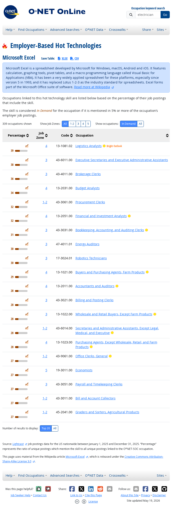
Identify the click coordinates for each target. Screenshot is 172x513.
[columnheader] (16, 135)
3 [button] (46, 160)
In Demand (128, 124)
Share (146, 29)
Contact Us (40, 495)
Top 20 (46, 428)
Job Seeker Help (20, 495)
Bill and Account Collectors (95, 398)
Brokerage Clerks (88, 174)
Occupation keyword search (148, 8)
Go (165, 14)
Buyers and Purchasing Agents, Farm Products (110, 272)
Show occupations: (106, 124)
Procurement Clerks (90, 202)
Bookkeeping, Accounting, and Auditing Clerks (109, 230)
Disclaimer (159, 495)
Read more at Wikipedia (92, 87)
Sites (160, 29)
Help (9, 29)
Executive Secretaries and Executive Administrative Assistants (121, 160)
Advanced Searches (65, 29)
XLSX (65, 58)
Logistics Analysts (88, 146)
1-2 (72, 124)
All (65, 124)
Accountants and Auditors (94, 286)
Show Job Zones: (50, 124)
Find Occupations (31, 29)
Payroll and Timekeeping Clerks (99, 384)
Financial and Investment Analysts (101, 216)
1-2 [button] (45, 202)
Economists (83, 370)
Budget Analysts (87, 188)
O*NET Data (94, 29)
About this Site (130, 495)
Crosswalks (117, 29)
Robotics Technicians (91, 258)
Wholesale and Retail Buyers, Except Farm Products (113, 314)
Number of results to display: (20, 428)
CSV (77, 58)
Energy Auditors (87, 244)
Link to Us (76, 495)
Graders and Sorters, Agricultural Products (107, 412)
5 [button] (46, 370)
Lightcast (18, 444)
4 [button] (46, 146)
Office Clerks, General (91, 356)
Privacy (145, 495)
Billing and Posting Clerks (94, 300)
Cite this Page (93, 495)
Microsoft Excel (75, 457)
